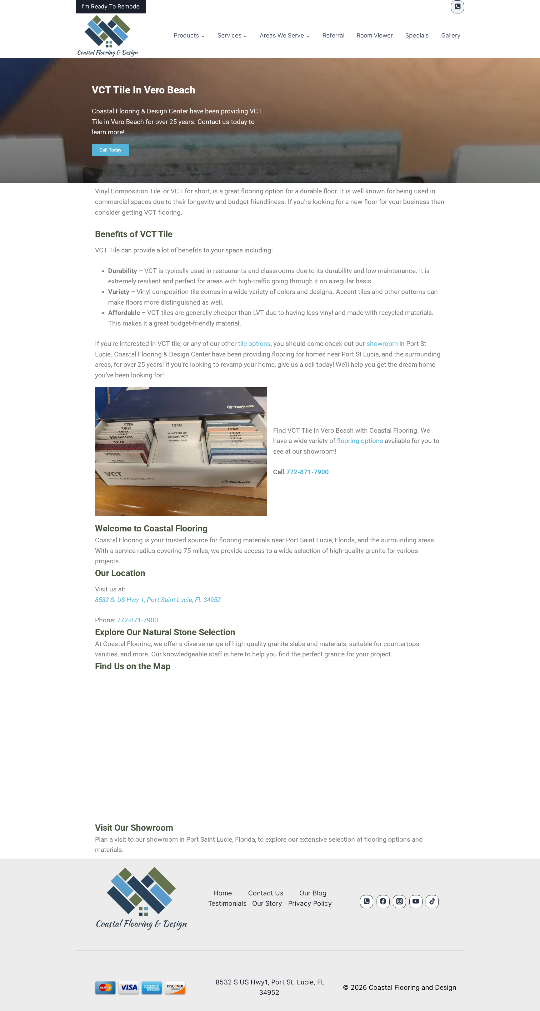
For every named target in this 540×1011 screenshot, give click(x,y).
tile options (254, 343)
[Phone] (457, 6)
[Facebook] (383, 901)
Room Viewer (375, 35)
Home (222, 893)
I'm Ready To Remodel (111, 6)
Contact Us (265, 893)
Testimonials (227, 903)
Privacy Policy (310, 903)
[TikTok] (432, 901)
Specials (417, 35)
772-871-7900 (307, 472)
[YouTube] (415, 901)
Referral (333, 35)
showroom (382, 343)
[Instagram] (399, 901)
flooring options (360, 441)
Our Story (267, 903)
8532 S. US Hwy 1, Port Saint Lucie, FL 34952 (158, 600)
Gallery (451, 35)
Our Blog (313, 893)
